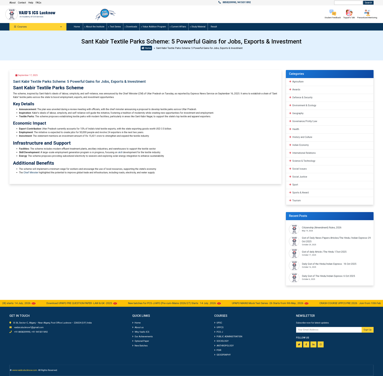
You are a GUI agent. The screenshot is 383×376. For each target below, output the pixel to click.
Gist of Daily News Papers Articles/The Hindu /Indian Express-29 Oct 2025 (336, 239)
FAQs (38, 2)
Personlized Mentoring (367, 17)
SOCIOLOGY (223, 341)
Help (30, 2)
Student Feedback (333, 17)
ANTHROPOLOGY (225, 345)
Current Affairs (178, 26)
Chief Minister (30, 172)
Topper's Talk (349, 17)
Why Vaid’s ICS (142, 332)
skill (120, 152)
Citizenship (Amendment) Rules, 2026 (321, 227)
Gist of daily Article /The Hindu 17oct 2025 (324, 251)
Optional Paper (142, 341)
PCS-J (220, 332)
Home (77, 26)
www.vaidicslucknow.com (24, 370)
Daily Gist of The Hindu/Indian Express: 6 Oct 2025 (328, 276)
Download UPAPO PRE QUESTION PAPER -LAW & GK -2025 (70, 303)
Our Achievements (144, 336)
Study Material (198, 26)
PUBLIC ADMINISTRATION (229, 336)
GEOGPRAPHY (224, 354)
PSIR (219, 350)
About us (139, 327)
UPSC (219, 322)
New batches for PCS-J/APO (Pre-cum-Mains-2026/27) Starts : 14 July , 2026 (162, 303)
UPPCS (220, 327)
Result (214, 26)
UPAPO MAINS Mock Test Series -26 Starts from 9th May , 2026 (258, 303)
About (12, 2)
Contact (22, 2)
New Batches (141, 345)
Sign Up (368, 329)
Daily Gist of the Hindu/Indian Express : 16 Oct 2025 (329, 263)
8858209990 (229, 2)
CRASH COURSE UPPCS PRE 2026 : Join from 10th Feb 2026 (343, 303)
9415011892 (244, 2)
